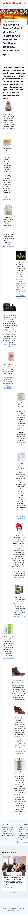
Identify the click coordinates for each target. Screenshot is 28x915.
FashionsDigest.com (9, 58)
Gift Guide (16, 21)
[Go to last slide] (4, 874)
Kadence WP (17, 910)
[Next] (23, 874)
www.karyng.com (8, 246)
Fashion (10, 21)
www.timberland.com (18, 699)
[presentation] (14, 864)
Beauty (4, 21)
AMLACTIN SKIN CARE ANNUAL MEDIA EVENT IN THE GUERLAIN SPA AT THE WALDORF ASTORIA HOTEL (14, 879)
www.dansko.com (8, 133)
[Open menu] (24, 3)
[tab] (10, 892)
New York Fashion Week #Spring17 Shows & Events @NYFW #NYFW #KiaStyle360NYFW (8, 830)
